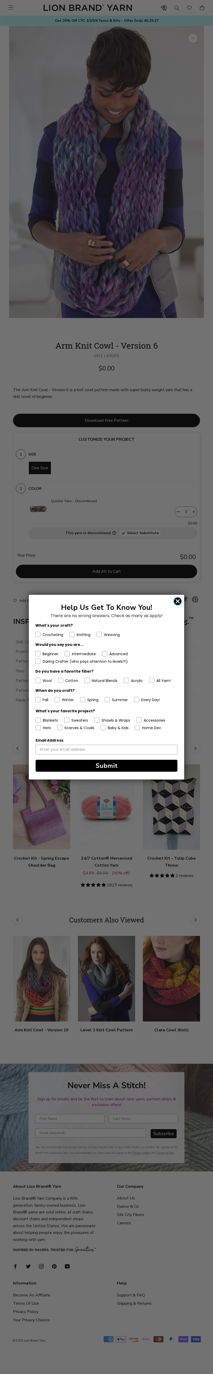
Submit (107, 766)
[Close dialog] (178, 601)
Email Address (49, 740)
